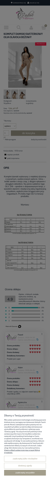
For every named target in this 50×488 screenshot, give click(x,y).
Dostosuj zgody (25, 465)
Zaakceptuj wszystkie (25, 472)
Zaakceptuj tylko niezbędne (25, 458)
